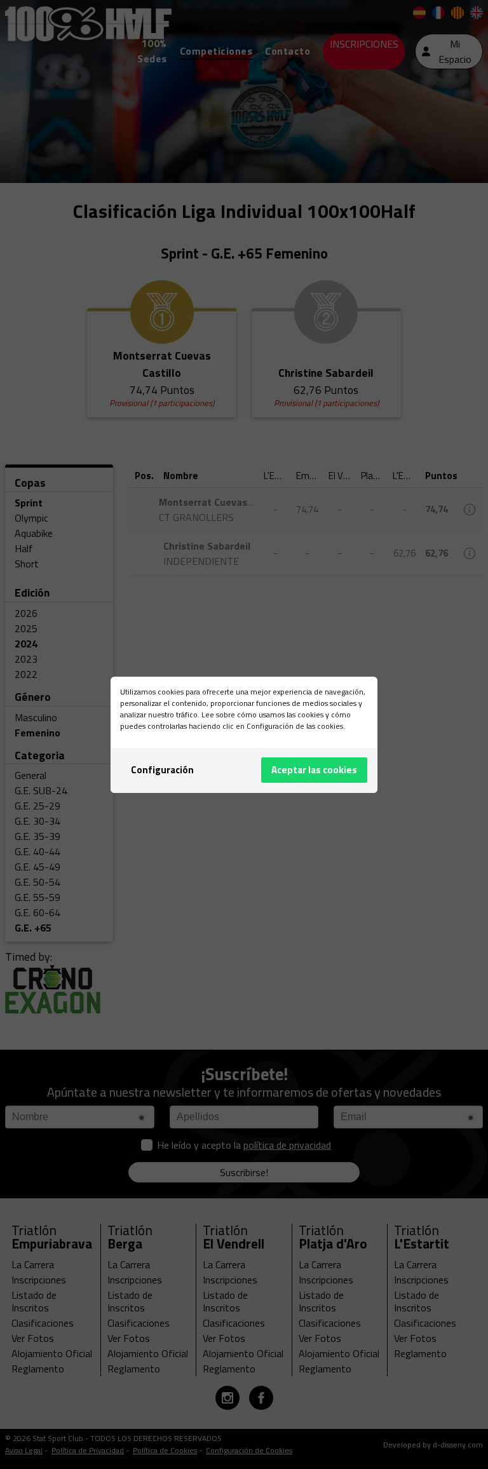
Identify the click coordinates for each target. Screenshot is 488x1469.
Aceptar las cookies (314, 769)
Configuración (162, 769)
